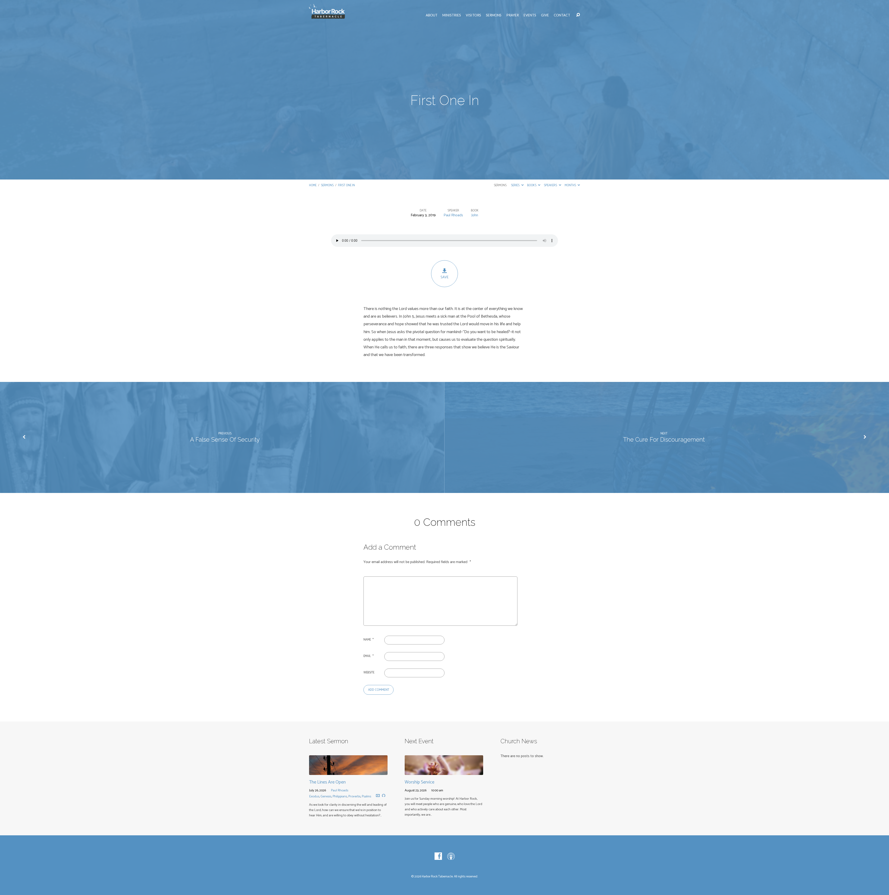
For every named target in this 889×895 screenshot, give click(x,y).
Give (545, 15)
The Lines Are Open (327, 782)
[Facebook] (438, 856)
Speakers (551, 185)
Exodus (314, 796)
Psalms (366, 796)
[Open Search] (578, 15)
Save (444, 277)
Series (515, 185)
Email (368, 656)
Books (532, 185)
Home (312, 185)
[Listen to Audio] (383, 795)
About (432, 15)
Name (368, 639)
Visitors (473, 15)
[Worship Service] (444, 771)
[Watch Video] (378, 796)
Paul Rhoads (453, 215)
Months (571, 185)
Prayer (512, 15)
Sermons (493, 15)
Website (368, 672)
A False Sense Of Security (225, 439)
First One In (346, 185)
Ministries (451, 15)
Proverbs (354, 796)
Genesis (325, 796)
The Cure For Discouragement (664, 439)
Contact (562, 15)
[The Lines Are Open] (348, 771)
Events (530, 15)
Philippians (339, 796)
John (474, 215)
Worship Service (419, 782)
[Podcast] (451, 856)
